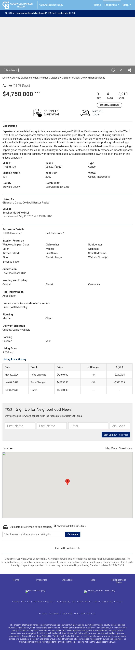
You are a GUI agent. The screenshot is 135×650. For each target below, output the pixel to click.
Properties (112, 6)
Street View (126, 448)
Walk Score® (73, 548)
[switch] (113, 70)
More (127, 6)
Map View (111, 448)
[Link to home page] (19, 5)
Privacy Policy (43, 602)
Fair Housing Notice (109, 602)
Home (97, 4)
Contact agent (11, 70)
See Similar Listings (110, 105)
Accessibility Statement (74, 602)
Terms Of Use (21, 602)
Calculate (73, 534)
